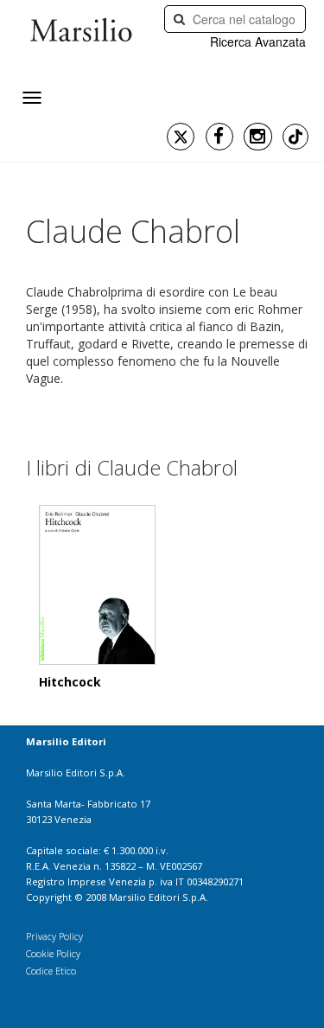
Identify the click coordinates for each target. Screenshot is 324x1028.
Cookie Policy (53, 953)
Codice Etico (51, 970)
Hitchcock (70, 682)
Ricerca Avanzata (258, 41)
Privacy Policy (54, 935)
